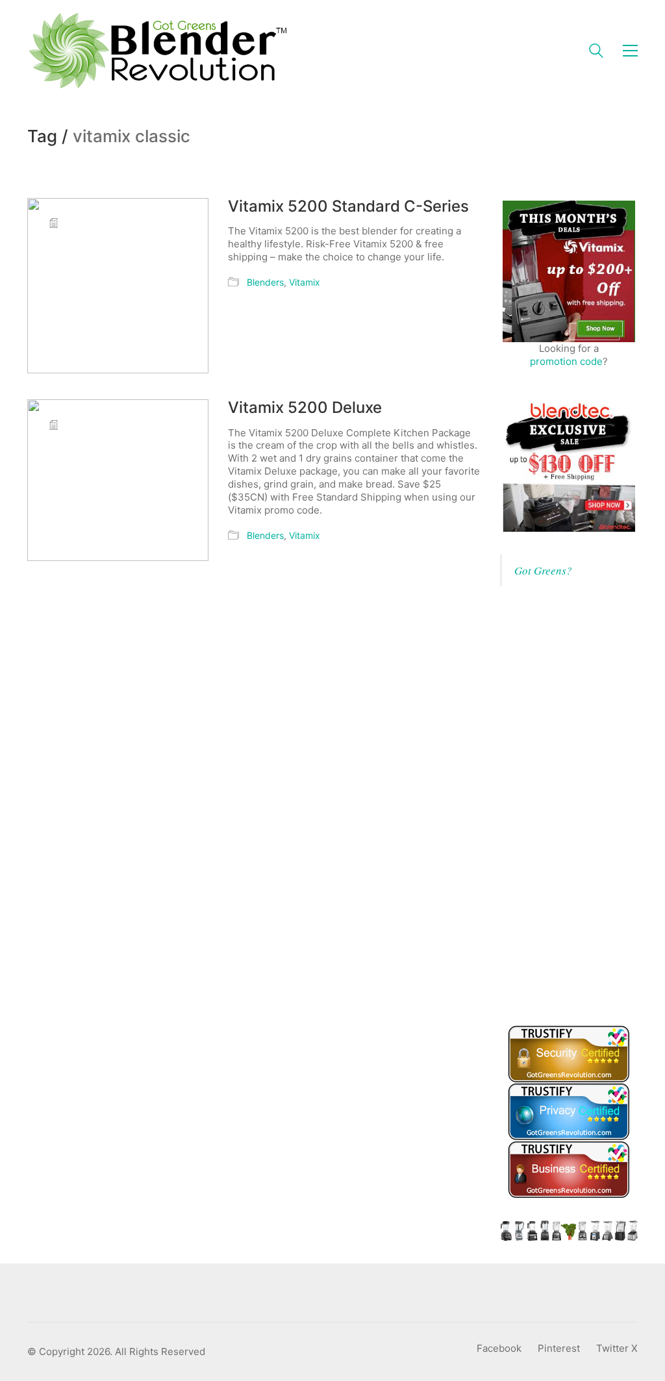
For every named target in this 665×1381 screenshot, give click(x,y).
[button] (630, 51)
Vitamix (304, 282)
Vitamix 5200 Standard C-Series (348, 206)
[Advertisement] (582, 804)
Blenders (265, 282)
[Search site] (596, 52)
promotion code (566, 361)
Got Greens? (543, 570)
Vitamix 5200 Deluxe (305, 407)
